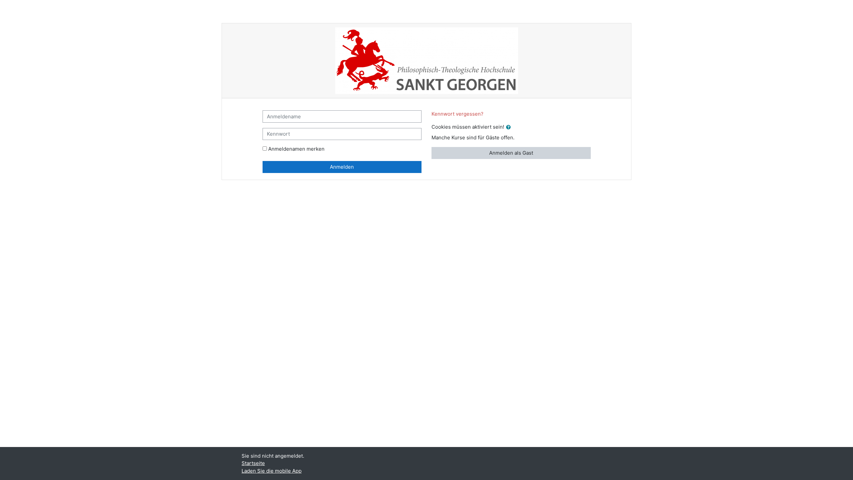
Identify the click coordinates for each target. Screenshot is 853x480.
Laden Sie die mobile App (272, 471)
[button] (509, 127)
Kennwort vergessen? (457, 114)
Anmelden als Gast (511, 153)
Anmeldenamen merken (296, 149)
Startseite (253, 463)
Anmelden (342, 167)
